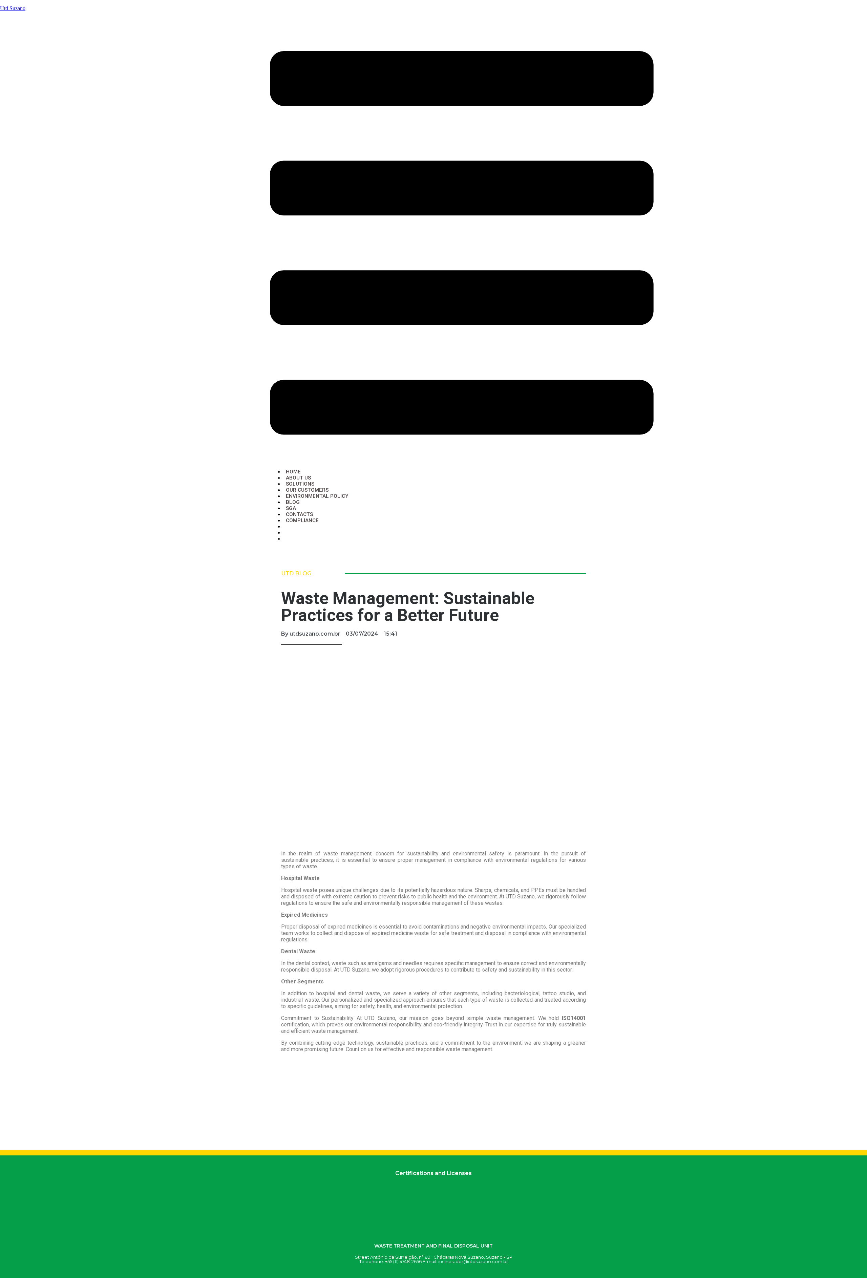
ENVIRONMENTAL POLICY (317, 496)
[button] (462, 243)
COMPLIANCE (302, 520)
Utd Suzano (12, 8)
